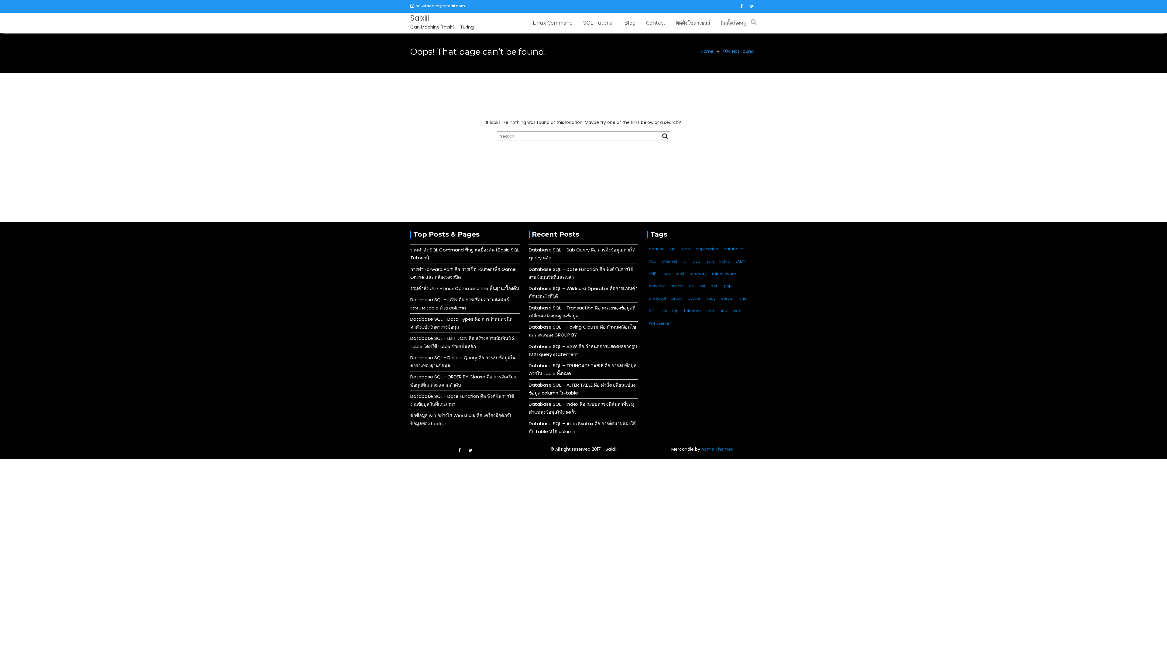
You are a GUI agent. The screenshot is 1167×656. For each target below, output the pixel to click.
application (707, 249)
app (686, 249)
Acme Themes (717, 449)
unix (723, 311)
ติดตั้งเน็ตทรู (733, 23)
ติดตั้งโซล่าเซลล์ (693, 23)
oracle (676, 286)
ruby (711, 298)
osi (702, 286)
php (728, 286)
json (710, 261)
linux (666, 274)
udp (710, 311)
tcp (675, 311)
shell (744, 298)
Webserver (660, 323)
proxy (676, 298)
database (733, 249)
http (652, 261)
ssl (664, 311)
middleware (724, 274)
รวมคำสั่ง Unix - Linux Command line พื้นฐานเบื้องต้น (464, 288)
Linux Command (553, 23)
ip (684, 261)
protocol (657, 298)
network (657, 286)
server (727, 298)
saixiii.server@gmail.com (440, 6)
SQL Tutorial (598, 23)
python (694, 298)
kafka (724, 261)
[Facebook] (741, 6)
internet (669, 261)
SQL (652, 311)
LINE (652, 274)
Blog (630, 23)
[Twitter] (752, 6)
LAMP (741, 261)
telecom (692, 311)
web (737, 311)
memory (698, 274)
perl (714, 286)
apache (657, 249)
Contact (656, 23)
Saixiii (419, 18)
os (691, 286)
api (673, 249)
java (696, 261)
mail (680, 274)
